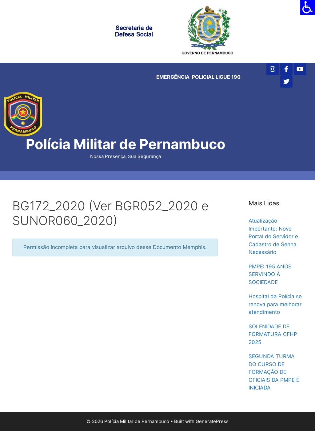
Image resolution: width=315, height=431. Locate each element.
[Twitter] (286, 81)
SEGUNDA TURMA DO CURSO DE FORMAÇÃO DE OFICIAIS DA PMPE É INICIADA (274, 372)
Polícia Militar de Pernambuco (125, 144)
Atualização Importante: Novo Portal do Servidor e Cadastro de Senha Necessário (273, 236)
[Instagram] (272, 69)
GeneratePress (212, 421)
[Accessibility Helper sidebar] (307, 7)
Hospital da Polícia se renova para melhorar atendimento (275, 304)
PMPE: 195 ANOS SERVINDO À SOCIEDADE (270, 274)
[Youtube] (300, 69)
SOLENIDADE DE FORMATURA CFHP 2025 (273, 334)
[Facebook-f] (286, 69)
